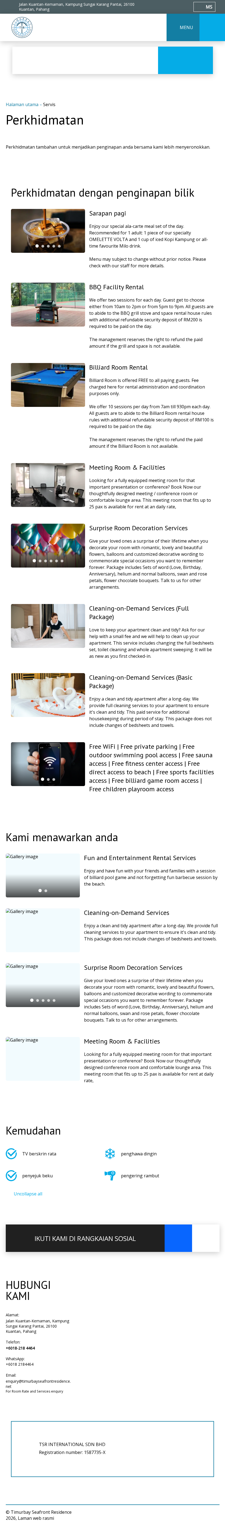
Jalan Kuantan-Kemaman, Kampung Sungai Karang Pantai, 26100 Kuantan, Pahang (37, 1326)
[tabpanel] (48, 231)
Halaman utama (23, 104)
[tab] (37, 246)
